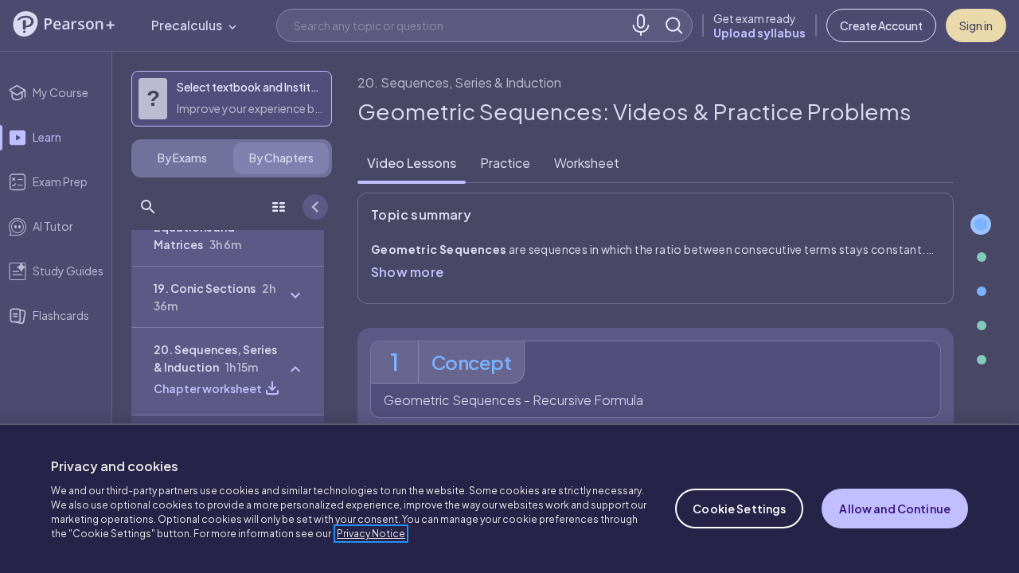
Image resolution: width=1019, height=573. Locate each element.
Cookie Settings (739, 508)
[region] (509, 498)
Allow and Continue (895, 508)
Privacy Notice (371, 534)
